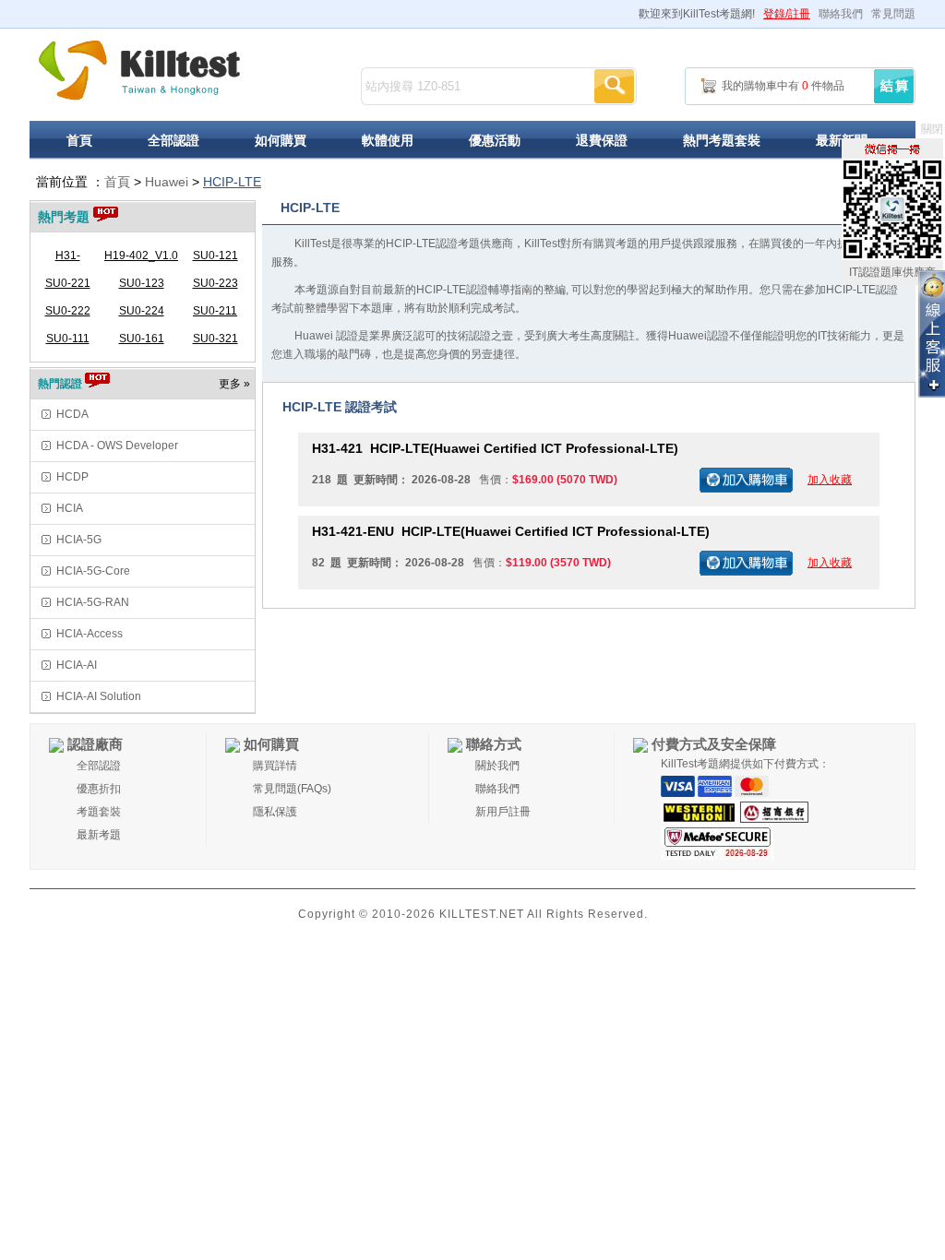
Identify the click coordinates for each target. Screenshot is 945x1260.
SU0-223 (215, 283)
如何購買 (280, 140)
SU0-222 (67, 310)
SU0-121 (215, 255)
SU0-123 (141, 283)
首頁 (79, 140)
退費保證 (602, 140)
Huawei (166, 181)
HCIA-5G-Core (93, 571)
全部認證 (173, 140)
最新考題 (99, 834)
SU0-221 (67, 283)
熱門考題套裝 (721, 140)
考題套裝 (99, 811)
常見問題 (893, 13)
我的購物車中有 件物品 (783, 85)
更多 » (234, 383)
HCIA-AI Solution (98, 696)
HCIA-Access (89, 633)
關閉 (932, 129)
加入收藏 (829, 479)
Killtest (140, 70)
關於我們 (497, 765)
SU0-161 (141, 338)
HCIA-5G (79, 539)
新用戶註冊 (503, 811)
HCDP (72, 476)
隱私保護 (275, 811)
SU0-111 (68, 338)
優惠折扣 (99, 788)
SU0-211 (215, 310)
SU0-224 (141, 310)
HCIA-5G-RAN (92, 602)
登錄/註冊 (786, 13)
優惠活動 (494, 140)
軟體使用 (387, 140)
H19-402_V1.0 (141, 255)
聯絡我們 (841, 13)
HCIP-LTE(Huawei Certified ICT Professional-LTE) (495, 448)
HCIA (69, 508)
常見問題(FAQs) (292, 788)
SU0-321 (215, 338)
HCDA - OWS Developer (117, 445)
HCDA (72, 414)
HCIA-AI (76, 665)
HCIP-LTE (232, 181)
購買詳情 (275, 765)
